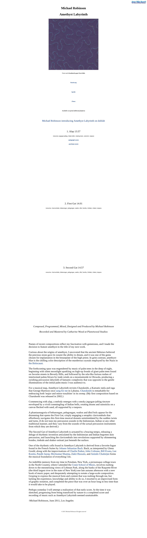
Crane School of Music (83, 464)
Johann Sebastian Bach (71, 448)
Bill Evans (106, 451)
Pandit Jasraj (43, 453)
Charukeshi (86, 390)
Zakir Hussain (78, 453)
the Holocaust (36, 363)
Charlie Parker (77, 451)
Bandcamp (73, 82)
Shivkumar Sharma (60, 453)
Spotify (74, 92)
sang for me (62, 390)
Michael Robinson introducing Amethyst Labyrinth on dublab (73, 120)
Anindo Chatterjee (100, 453)
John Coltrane (92, 451)
